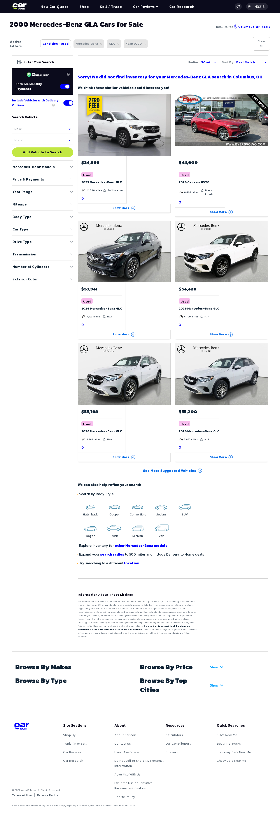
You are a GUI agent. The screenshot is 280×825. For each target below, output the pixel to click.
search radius (112, 554)
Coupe (114, 514)
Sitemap (172, 752)
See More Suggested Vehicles (169, 470)
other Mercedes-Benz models (141, 545)
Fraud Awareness (127, 752)
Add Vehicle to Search (43, 152)
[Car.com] (19, 6)
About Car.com (125, 735)
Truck (114, 536)
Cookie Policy (124, 797)
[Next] (167, 125)
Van (161, 536)
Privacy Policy (47, 795)
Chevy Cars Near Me (231, 760)
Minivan (137, 536)
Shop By (69, 735)
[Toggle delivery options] (68, 103)
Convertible (138, 514)
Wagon (90, 536)
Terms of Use (22, 795)
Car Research (73, 760)
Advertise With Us (127, 774)
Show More (121, 208)
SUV (185, 514)
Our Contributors (178, 743)
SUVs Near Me (227, 735)
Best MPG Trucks (229, 743)
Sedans (161, 514)
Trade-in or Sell (75, 743)
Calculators (174, 735)
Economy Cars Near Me (234, 752)
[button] (238, 6)
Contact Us (122, 743)
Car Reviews (72, 752)
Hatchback (90, 514)
